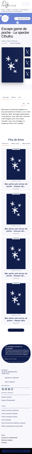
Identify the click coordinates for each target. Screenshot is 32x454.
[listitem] (2, 389)
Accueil (3, 9)
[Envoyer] (27, 359)
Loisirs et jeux (15, 9)
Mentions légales (7, 440)
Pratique (8, 9)
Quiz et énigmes (24, 9)
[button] (22, 18)
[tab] (5, 97)
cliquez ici (25, 354)
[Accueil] (8, 4)
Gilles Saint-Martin (9, 41)
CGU (3, 435)
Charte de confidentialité (9, 437)
